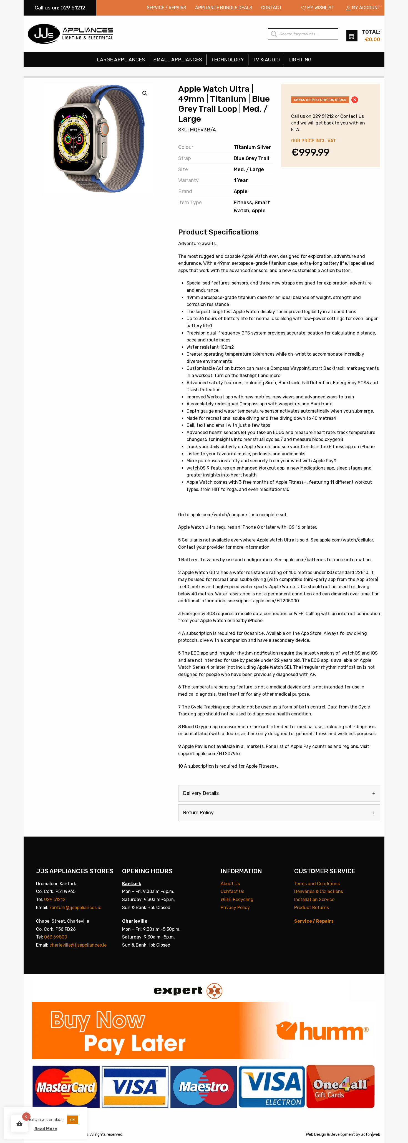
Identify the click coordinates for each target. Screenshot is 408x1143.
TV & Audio (266, 60)
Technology (227, 60)
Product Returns (311, 907)
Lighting (299, 60)
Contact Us (352, 116)
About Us (230, 883)
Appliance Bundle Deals (223, 7)
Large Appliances (121, 60)
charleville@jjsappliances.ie (78, 945)
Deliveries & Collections (318, 891)
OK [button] (72, 1120)
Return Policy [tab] (198, 813)
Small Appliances (177, 60)
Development (343, 1134)
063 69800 (55, 937)
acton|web (370, 1134)
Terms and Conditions (317, 883)
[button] (145, 93)
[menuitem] (166, 8)
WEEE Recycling (237, 899)
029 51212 (323, 116)
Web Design (316, 1134)
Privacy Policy (235, 907)
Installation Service (314, 899)
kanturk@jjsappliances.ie (75, 907)
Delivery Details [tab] (201, 793)
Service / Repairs (166, 7)
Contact (271, 7)
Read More (45, 1128)
